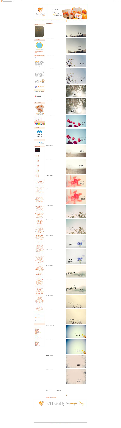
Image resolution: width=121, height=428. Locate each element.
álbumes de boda (37, 317)
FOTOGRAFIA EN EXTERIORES (39, 234)
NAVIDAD (38, 268)
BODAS (37, 198)
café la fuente (37, 329)
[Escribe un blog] (58, 390)
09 (37, 160)
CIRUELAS (42, 206)
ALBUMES (38, 182)
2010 (37, 176)
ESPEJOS (39, 223)
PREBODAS (39, 278)
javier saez (36, 343)
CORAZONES (39, 207)
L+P (43, 251)
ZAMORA (39, 310)
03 (37, 167)
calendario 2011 (49, 23)
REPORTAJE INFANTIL (40, 289)
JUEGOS (37, 251)
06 (37, 164)
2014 (37, 171)
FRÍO (41, 239)
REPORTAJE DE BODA (39, 285)
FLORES (39, 226)
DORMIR (38, 215)
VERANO (38, 308)
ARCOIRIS (37, 191)
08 (37, 161)
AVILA (37, 192)
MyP (42, 265)
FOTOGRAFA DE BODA (39, 227)
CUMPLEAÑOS (38, 210)
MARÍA (36, 260)
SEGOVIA (41, 296)
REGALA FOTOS (39, 283)
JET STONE (41, 248)
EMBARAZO (38, 217)
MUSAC (37, 265)
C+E (40, 199)
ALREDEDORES (39, 186)
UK (42, 302)
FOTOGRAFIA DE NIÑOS (39, 232)
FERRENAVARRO (39, 224)
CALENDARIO (39, 201)
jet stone (36, 333)
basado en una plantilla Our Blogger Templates (64, 423)
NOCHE (42, 269)
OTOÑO (41, 270)
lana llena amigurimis (38, 332)
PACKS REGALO (39, 272)
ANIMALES (39, 189)
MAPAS (41, 257)
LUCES (38, 255)
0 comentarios (49, 389)
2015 (37, 155)
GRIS (43, 241)
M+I (38, 256)
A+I (37, 181)
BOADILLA (41, 197)
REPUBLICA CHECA (39, 290)
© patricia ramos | (54, 423)
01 (37, 170)
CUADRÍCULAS (39, 209)
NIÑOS (37, 269)
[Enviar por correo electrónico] (57, 390)
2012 (37, 174)
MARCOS (40, 258)
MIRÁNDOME (40, 264)
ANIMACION (39, 188)
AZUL (39, 192)
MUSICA (40, 265)
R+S (42, 282)
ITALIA (37, 248)
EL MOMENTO (39, 216)
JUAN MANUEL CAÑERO (40, 250)
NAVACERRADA (39, 267)
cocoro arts (36, 330)
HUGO (37, 246)
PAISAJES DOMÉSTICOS (39, 274)
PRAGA (42, 277)
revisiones (36, 335)
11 (37, 156)
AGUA (40, 181)
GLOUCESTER (38, 241)
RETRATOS (38, 291)
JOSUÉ (39, 249)
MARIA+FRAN (39, 259)
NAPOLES (39, 266)
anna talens (36, 336)
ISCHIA (42, 247)
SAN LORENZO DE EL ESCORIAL (39, 293)
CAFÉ (41, 200)
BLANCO (41, 196)
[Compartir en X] (59, 390)
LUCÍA (42, 255)
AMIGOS (37, 187)
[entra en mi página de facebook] (39, 88)
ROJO (42, 291)
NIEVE (42, 268)
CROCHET (41, 208)
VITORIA (42, 308)
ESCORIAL (39, 222)
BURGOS (36, 199)
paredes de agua (37, 345)
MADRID (42, 256)
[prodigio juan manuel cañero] (39, 143)
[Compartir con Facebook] (60, 390)
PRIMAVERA (39, 279)
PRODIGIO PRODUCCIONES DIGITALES (39, 281)
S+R (39, 292)
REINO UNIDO (39, 284)
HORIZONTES (39, 245)
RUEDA (37, 292)
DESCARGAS (39, 214)
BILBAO (37, 196)
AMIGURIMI (42, 187)
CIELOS (37, 206)
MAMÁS (38, 257)
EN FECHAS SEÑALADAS (39, 220)
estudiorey (36, 344)
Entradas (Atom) (53, 397)
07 (37, 162)
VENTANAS (39, 307)
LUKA (36, 256)
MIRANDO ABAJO (41, 262)
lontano (36, 328)
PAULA (40, 275)
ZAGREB (41, 309)
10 (37, 159)
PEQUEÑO (37, 277)
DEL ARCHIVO (41, 213)
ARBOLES (39, 190)
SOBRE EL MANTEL (40, 302)
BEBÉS (42, 193)
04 (37, 166)
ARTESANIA (42, 191)
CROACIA (37, 208)
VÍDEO (37, 309)
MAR (37, 258)
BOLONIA (41, 198)
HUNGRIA (41, 246)
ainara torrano (37, 334)
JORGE (36, 249)
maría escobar (37, 342)
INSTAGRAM (38, 247)
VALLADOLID (39, 304)
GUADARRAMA (39, 244)
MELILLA (40, 260)
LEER (42, 252)
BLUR (37, 197)
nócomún (36, 341)
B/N (42, 192)
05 (37, 165)
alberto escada (37, 331)
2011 (37, 175)
